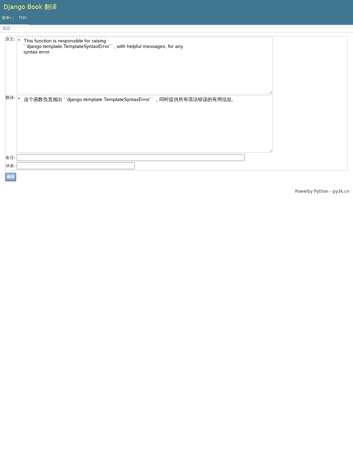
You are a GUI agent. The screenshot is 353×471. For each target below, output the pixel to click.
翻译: (10, 97)
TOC (23, 18)
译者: (10, 165)
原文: (10, 39)
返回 (6, 28)
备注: (10, 157)
